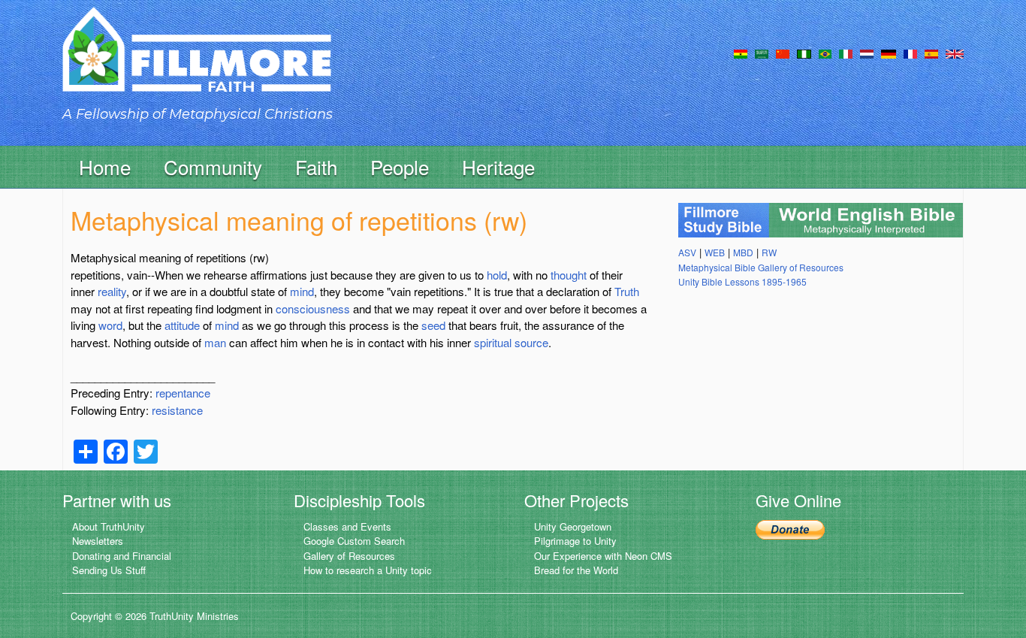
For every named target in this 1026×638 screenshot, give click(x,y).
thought (569, 275)
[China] (782, 52)
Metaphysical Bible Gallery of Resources (760, 267)
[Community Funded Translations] (955, 52)
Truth (626, 291)
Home (105, 166)
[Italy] (845, 52)
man (215, 342)
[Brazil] (825, 52)
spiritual (492, 342)
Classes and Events (347, 526)
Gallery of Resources (349, 556)
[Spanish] (931, 52)
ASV (687, 252)
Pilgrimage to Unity (575, 541)
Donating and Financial (121, 556)
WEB (715, 252)
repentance (182, 393)
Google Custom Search (354, 541)
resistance (177, 410)
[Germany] (888, 52)
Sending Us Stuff (109, 570)
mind (302, 291)
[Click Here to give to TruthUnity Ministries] (790, 528)
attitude (182, 325)
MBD (743, 252)
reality (112, 291)
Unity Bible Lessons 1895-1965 (742, 281)
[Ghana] (740, 52)
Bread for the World (576, 570)
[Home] (196, 63)
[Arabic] (761, 52)
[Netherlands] (867, 52)
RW (769, 252)
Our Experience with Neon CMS (603, 556)
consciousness (313, 308)
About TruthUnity (108, 526)
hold (497, 275)
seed (433, 325)
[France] (910, 52)
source (531, 342)
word (110, 325)
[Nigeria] (804, 52)
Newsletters (97, 541)
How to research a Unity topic (367, 570)
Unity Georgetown (572, 526)
